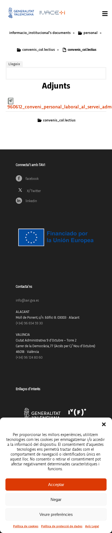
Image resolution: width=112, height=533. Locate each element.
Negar (56, 499)
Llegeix (14, 64)
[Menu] (105, 13)
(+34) (29, 323)
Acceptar (56, 484)
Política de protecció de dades (61, 526)
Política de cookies (25, 526)
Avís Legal (92, 526)
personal (90, 33)
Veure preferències (56, 514)
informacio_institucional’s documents (40, 33)
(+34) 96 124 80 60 (29, 357)
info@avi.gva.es (27, 300)
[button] (104, 424)
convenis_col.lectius (38, 50)
